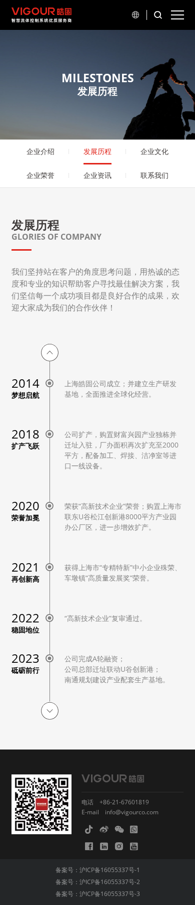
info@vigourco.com (131, 812)
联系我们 (154, 175)
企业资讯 (98, 175)
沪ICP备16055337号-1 (110, 870)
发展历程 (98, 151)
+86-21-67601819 (124, 802)
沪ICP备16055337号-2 (110, 882)
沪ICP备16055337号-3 (110, 894)
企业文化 (154, 151)
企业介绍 (40, 151)
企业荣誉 (40, 175)
